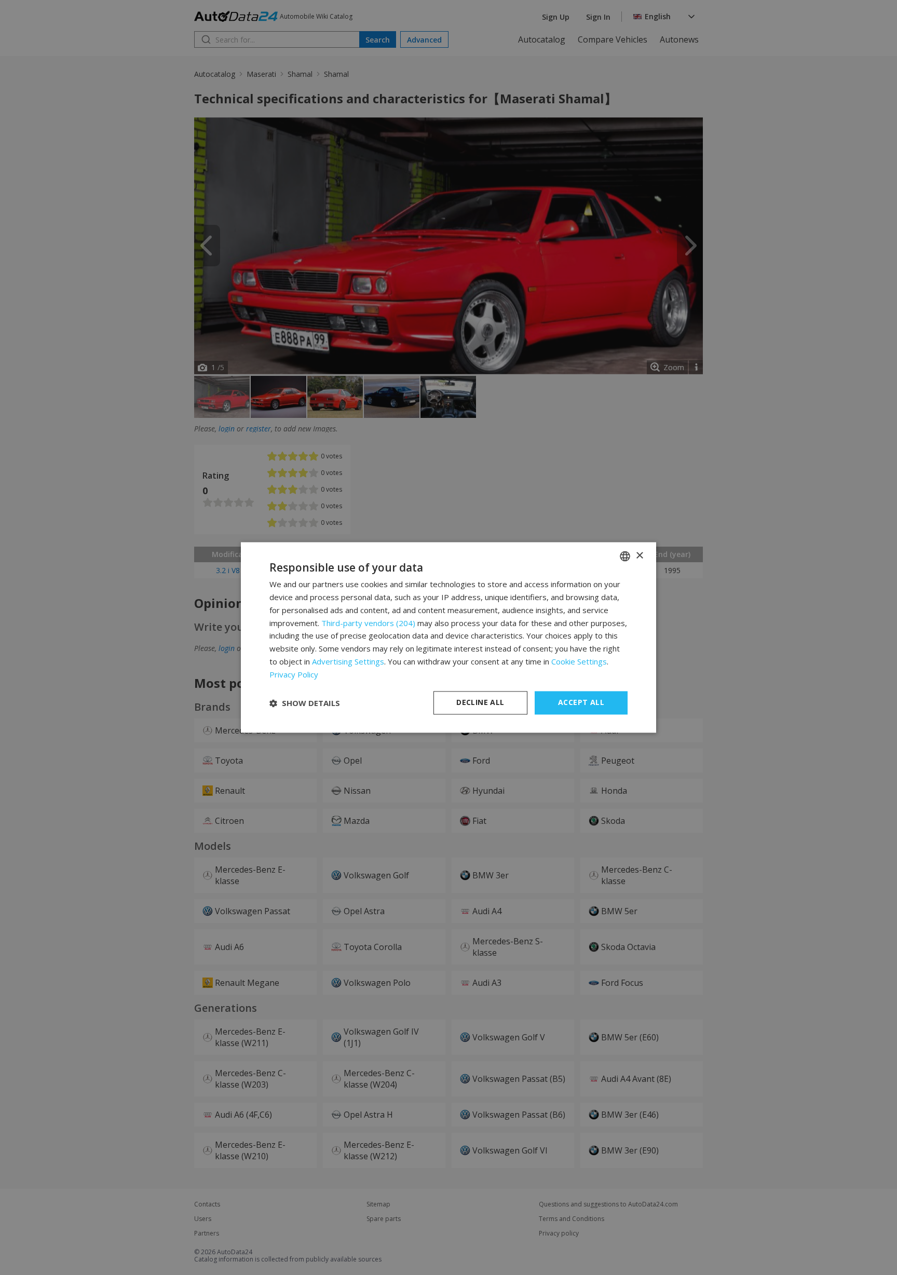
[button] (304, 703)
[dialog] (448, 637)
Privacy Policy (293, 674)
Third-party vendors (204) (368, 623)
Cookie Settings (579, 661)
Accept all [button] (581, 703)
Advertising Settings (348, 661)
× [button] (639, 556)
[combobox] (625, 556)
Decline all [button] (480, 703)
